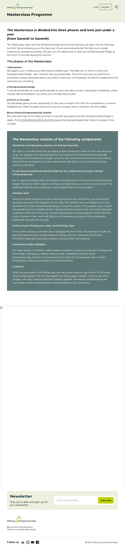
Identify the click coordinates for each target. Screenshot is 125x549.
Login (95, 7)
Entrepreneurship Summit (37, 120)
